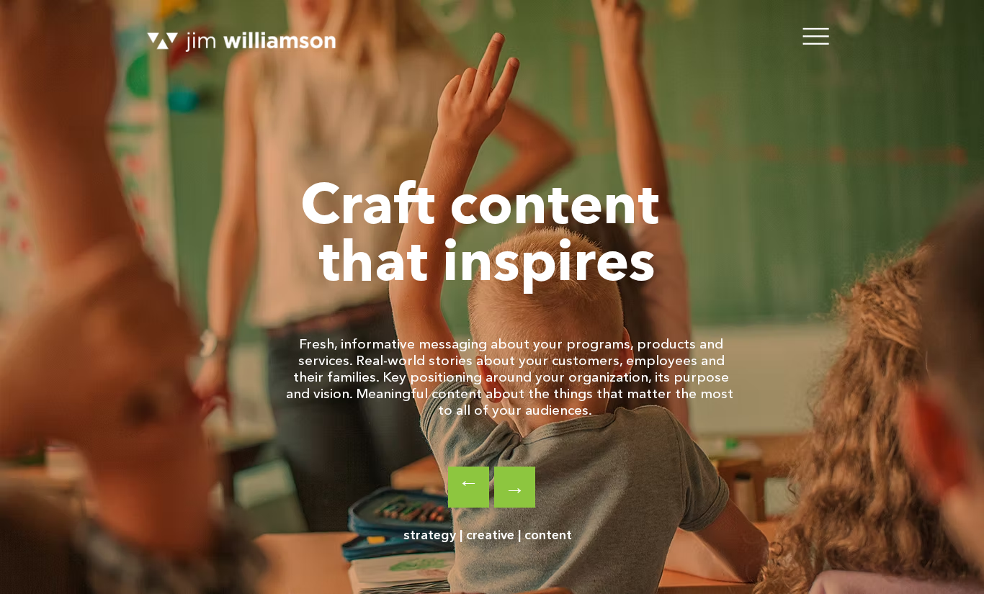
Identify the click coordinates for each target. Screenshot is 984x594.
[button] (816, 36)
